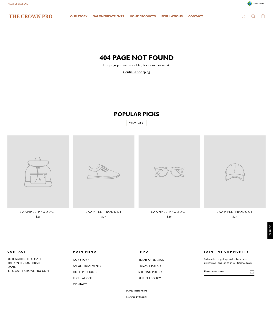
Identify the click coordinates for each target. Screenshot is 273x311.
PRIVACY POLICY (150, 266)
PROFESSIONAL (17, 3)
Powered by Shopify (136, 296)
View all (136, 123)
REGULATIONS (172, 16)
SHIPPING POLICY (150, 272)
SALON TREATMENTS (108, 16)
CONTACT (195, 16)
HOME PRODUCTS (143, 16)
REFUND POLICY (150, 278)
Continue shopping (136, 72)
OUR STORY (78, 16)
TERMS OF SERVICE (151, 259)
